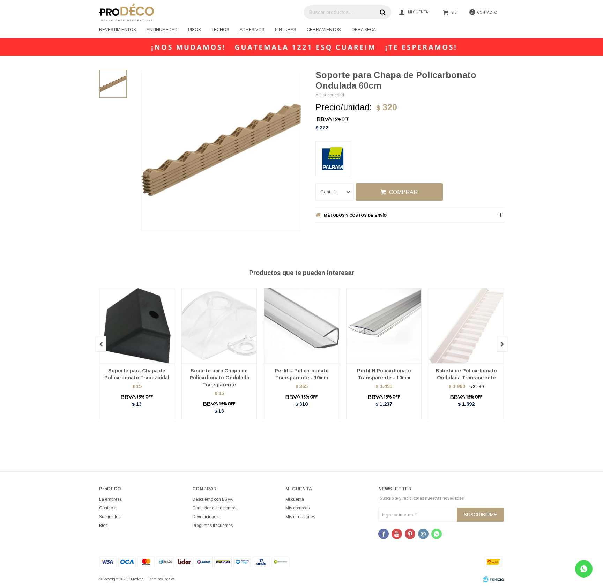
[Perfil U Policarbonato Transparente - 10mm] (301, 325)
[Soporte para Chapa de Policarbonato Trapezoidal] (136, 325)
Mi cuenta (294, 499)
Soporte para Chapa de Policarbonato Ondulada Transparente (219, 377)
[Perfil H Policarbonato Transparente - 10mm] (384, 325)
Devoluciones (205, 516)
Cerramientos (324, 29)
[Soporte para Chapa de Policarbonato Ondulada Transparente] (219, 325)
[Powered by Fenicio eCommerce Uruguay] (493, 579)
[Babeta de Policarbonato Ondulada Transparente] (466, 325)
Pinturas (285, 29)
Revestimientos (117, 29)
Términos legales (161, 579)
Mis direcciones (300, 516)
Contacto (107, 508)
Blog (103, 525)
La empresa (110, 499)
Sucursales (109, 516)
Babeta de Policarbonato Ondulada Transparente (466, 374)
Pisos (194, 29)
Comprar (403, 192)
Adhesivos (252, 29)
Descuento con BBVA (212, 499)
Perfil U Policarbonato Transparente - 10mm (302, 374)
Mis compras (297, 508)
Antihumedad (162, 29)
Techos (220, 29)
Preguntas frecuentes (212, 525)
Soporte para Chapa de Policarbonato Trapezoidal (136, 374)
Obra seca (363, 29)
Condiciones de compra (215, 508)
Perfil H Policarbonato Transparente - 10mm (384, 374)
